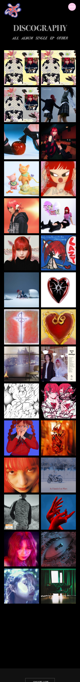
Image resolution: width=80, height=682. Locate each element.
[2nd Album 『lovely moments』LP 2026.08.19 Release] (21, 67)
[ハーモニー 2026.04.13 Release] (58, 104)
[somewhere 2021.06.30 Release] (21, 475)
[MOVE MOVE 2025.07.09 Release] (21, 178)
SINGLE (41, 38)
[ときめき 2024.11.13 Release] (58, 215)
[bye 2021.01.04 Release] (21, 511)
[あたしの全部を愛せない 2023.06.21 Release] (58, 326)
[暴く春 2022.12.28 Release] (21, 363)
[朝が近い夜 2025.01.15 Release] (21, 215)
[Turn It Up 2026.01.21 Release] (21, 141)
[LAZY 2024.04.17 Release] (58, 252)
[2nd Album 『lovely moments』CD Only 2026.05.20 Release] (58, 67)
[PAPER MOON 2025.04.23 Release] (58, 178)
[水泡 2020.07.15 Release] (21, 586)
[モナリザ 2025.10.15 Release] (58, 141)
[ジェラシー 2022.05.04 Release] (58, 400)
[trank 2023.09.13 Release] (21, 326)
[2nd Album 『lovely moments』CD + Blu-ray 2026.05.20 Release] (21, 104)
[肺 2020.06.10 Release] (58, 586)
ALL (15, 38)
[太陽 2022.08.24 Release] (21, 400)
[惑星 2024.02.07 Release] (21, 289)
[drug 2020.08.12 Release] (58, 549)
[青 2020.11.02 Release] (58, 511)
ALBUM (27, 38)
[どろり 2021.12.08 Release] (58, 437)
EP (52, 38)
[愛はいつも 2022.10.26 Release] (58, 363)
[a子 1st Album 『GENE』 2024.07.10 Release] (21, 252)
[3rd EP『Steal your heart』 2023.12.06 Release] (58, 289)
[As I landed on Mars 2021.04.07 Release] (58, 475)
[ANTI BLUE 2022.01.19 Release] (21, 437)
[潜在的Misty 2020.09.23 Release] (21, 549)
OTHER (62, 38)
